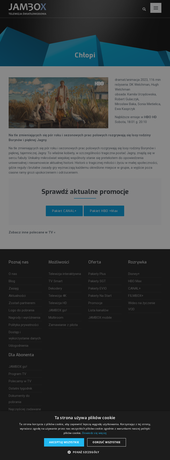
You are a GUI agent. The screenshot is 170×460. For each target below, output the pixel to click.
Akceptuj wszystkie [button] (64, 442)
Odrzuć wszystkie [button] (106, 442)
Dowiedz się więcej (94, 433)
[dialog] (85, 230)
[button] (85, 452)
